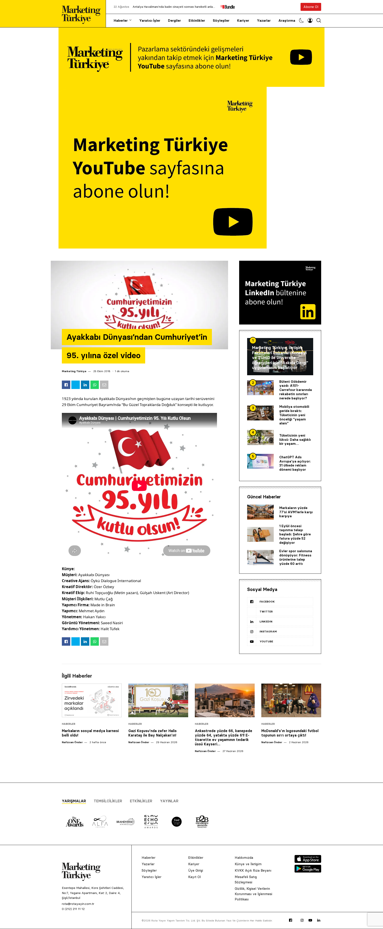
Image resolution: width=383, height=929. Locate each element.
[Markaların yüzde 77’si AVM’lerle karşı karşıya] (260, 512)
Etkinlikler (197, 20)
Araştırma (286, 20)
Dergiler (174, 20)
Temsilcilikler (108, 801)
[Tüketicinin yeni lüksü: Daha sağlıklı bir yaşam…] (260, 437)
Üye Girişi (195, 870)
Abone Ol (310, 7)
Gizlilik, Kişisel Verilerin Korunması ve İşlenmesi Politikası (253, 893)
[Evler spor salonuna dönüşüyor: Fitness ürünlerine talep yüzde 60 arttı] (260, 557)
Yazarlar (264, 20)
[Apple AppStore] (308, 861)
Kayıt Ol (194, 877)
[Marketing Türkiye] (83, 13)
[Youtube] (310, 920)
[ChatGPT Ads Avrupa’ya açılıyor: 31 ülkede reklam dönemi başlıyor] (260, 461)
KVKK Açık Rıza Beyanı (253, 870)
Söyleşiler (221, 20)
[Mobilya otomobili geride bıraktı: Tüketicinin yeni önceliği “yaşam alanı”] (260, 413)
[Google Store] (308, 871)
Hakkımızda (244, 857)
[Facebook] (290, 920)
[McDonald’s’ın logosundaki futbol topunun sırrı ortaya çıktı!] (291, 700)
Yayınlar (169, 801)
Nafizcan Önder (72, 742)
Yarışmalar (74, 801)
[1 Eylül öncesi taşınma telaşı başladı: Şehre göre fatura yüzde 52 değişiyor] (260, 534)
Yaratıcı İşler (149, 20)
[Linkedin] (318, 920)
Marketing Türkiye (74, 371)
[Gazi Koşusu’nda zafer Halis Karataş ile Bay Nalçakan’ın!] (158, 700)
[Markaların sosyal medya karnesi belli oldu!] (92, 700)
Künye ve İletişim (248, 864)
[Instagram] (302, 920)
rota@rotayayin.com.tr (78, 904)
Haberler (121, 20)
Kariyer (243, 20)
